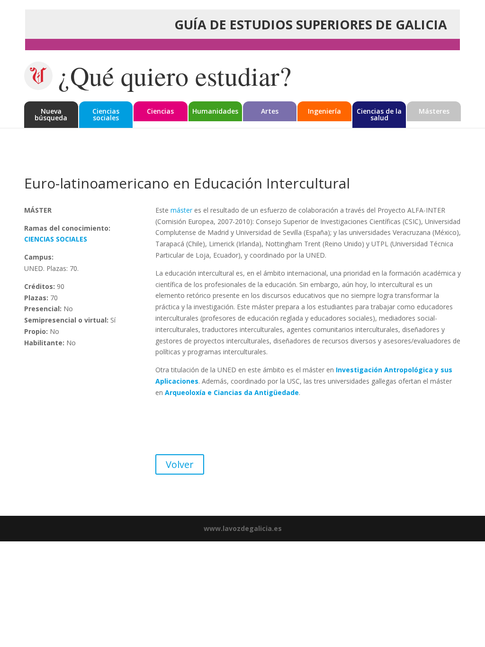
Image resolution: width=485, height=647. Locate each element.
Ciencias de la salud (379, 114)
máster (181, 210)
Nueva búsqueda (51, 114)
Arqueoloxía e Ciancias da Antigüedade (232, 392)
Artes (269, 111)
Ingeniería (324, 111)
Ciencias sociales (105, 114)
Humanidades (215, 111)
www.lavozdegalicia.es (243, 528)
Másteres (434, 111)
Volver (180, 464)
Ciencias (160, 111)
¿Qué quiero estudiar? (174, 76)
